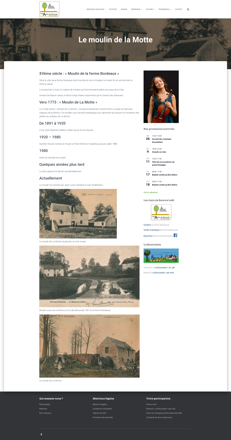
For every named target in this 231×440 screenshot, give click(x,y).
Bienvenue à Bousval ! (96, 9)
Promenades (164, 9)
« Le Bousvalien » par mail (162, 273)
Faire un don (151, 404)
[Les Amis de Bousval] (49, 9)
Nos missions (45, 413)
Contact (178, 9)
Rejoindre (148, 236)
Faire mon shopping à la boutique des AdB (164, 413)
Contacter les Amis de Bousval (159, 417)
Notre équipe (44, 404)
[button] (141, 9)
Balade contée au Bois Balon (164, 175)
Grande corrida (159, 152)
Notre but (43, 409)
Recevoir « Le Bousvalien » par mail (160, 409)
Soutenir (147, 225)
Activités (113, 9)
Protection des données (103, 417)
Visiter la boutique (151, 230)
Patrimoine (136, 9)
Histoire (149, 9)
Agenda (124, 9)
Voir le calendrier (151, 192)
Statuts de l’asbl (99, 413)
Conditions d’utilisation (102, 409)
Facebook (41, 434)
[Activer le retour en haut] (225, 434)
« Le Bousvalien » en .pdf (164, 268)
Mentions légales (100, 404)
